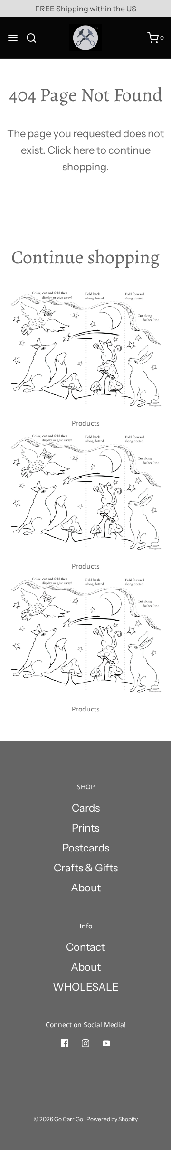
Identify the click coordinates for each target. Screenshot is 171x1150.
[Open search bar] (35, 38)
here (84, 150)
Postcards (85, 847)
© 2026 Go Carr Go (58, 1118)
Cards (86, 808)
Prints (85, 828)
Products (86, 423)
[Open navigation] (13, 38)
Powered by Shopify (112, 1118)
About (86, 887)
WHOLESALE (86, 987)
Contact (85, 947)
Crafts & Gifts (86, 867)
